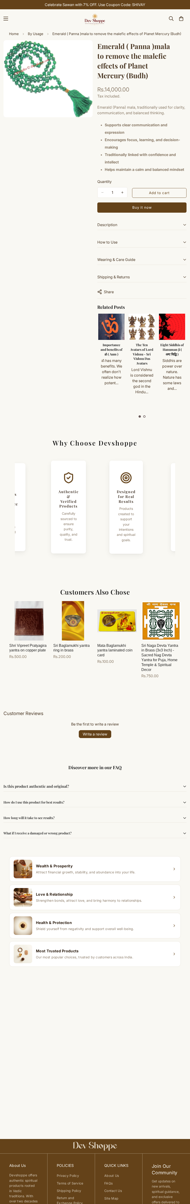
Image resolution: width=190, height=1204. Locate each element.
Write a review (95, 734)
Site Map (111, 1198)
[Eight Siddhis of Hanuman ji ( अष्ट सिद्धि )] (172, 327)
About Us (111, 1176)
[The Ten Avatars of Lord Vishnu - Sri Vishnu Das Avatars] (142, 327)
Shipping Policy (69, 1191)
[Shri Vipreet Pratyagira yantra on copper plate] (29, 621)
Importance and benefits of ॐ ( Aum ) (111, 349)
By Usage (35, 34)
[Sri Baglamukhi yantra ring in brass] (73, 621)
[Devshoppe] (95, 18)
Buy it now (142, 207)
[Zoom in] (85, 50)
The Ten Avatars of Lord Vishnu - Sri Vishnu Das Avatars (141, 354)
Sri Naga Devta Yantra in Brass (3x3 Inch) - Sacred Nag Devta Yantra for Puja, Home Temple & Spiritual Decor (159, 658)
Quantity (104, 181)
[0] (181, 18)
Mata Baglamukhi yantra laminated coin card (115, 650)
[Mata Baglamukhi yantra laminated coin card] (117, 621)
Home (14, 34)
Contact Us (113, 1191)
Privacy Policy (68, 1176)
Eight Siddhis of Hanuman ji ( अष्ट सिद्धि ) (172, 349)
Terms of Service (70, 1183)
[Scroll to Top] (181, 1178)
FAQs (108, 1183)
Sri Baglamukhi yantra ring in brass (71, 648)
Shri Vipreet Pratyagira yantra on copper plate (28, 648)
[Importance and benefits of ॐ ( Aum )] (111, 327)
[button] (140, 416)
